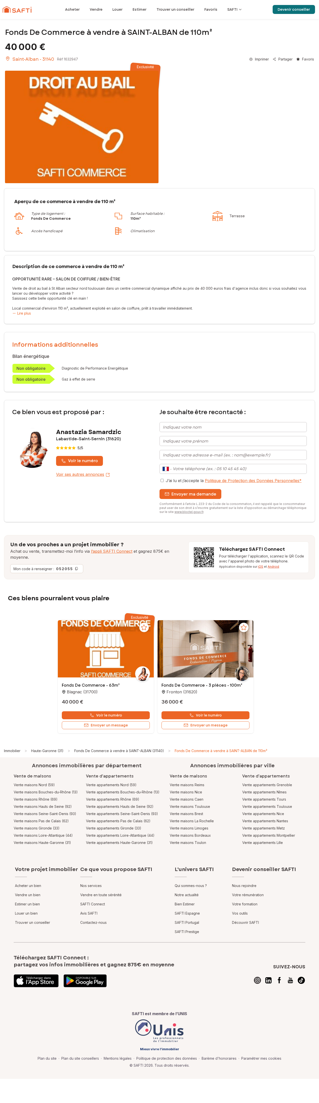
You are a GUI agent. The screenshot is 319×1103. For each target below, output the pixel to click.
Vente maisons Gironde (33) (37, 828)
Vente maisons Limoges (189, 828)
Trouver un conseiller (32, 922)
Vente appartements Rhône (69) (112, 799)
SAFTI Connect (92, 904)
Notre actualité (187, 895)
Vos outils (240, 913)
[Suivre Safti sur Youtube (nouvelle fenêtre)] (290, 980)
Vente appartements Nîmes (264, 792)
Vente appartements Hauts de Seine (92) (120, 806)
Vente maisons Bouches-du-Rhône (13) (46, 792)
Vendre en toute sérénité (101, 895)
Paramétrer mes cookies (261, 1058)
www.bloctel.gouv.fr (188, 512)
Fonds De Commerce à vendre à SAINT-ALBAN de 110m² (221, 751)
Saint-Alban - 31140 (33, 59)
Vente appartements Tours (264, 799)
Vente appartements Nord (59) (111, 785)
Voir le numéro (83, 461)
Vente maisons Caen (186, 799)
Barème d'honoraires (219, 1058)
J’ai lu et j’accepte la (234, 480)
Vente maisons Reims (187, 785)
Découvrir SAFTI (245, 922)
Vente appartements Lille (262, 842)
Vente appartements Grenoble (267, 785)
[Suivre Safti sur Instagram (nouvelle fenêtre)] (257, 980)
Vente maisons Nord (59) (34, 785)
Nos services (91, 885)
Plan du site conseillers (80, 1058)
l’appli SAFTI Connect (111, 551)
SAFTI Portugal (187, 922)
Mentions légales (118, 1058)
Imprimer (262, 59)
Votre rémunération (248, 895)
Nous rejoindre (244, 885)
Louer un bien (26, 913)
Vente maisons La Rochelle (192, 821)
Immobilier (12, 751)
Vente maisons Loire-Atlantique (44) (43, 835)
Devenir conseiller (294, 9)
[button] (106, 649)
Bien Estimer (185, 904)
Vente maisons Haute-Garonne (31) (42, 842)
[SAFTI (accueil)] (17, 9)
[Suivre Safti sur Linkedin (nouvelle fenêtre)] (268, 980)
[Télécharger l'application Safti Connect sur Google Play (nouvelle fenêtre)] (85, 980)
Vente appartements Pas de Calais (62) (118, 821)
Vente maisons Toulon (188, 842)
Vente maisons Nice (186, 792)
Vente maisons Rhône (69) (36, 799)
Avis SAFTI (88, 913)
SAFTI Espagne (187, 913)
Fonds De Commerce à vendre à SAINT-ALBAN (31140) (119, 751)
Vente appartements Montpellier (268, 835)
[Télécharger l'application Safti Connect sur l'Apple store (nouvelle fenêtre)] (36, 980)
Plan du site (47, 1058)
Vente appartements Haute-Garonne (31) (119, 842)
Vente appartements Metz (263, 828)
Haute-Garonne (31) (47, 751)
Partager (285, 59)
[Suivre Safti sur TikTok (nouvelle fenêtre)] (301, 980)
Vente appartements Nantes (265, 821)
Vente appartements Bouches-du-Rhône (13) (123, 792)
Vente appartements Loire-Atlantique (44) (120, 835)
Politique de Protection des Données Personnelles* (253, 480)
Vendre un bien (27, 895)
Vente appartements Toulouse (267, 806)
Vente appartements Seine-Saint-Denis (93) (122, 814)
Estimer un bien (27, 904)
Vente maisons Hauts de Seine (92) (43, 806)
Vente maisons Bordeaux (190, 835)
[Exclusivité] (82, 127)
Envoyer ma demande (193, 494)
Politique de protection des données (166, 1058)
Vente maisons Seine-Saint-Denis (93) (45, 814)
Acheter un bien (28, 885)
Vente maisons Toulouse (190, 806)
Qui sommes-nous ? (191, 885)
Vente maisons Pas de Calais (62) (41, 821)
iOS (260, 566)
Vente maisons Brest (186, 814)
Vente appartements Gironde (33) (113, 828)
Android (273, 566)
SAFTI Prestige (187, 932)
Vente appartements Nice (263, 814)
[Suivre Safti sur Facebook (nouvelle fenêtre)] (279, 980)
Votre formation (244, 904)
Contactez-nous (93, 922)
